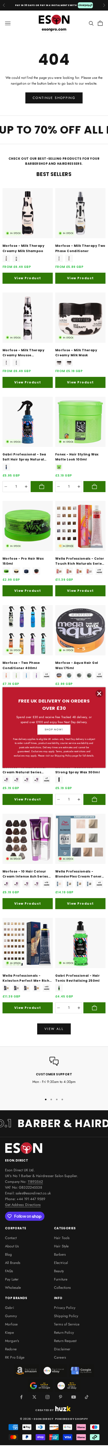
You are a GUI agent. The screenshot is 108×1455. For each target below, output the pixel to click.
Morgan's (12, 1340)
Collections (62, 1287)
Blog (8, 1254)
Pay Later (12, 1279)
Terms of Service (66, 1324)
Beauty (59, 1270)
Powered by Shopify (71, 1419)
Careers (60, 1357)
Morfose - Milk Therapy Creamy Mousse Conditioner (23, 353)
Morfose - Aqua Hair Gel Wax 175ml (76, 665)
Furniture (60, 1279)
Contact (11, 1237)
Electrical (61, 1262)
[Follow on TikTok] (86, 1397)
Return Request (65, 1340)
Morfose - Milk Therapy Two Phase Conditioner (80, 248)
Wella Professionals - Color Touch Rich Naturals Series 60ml (79, 561)
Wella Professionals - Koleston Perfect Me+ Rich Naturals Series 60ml (26, 978)
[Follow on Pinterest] (60, 1397)
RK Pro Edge (15, 1357)
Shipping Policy (66, 1315)
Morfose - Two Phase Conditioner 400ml (21, 665)
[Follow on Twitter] (34, 1397)
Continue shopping (54, 97)
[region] (54, 1074)
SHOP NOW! (54, 729)
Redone (11, 1349)
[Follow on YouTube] (73, 1397)
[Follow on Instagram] (47, 1397)
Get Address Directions (23, 1204)
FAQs (9, 1270)
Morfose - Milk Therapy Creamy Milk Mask (76, 352)
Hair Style (61, 1246)
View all (54, 1028)
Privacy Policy (64, 1307)
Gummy (11, 1315)
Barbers (60, 1254)
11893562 (35, 1181)
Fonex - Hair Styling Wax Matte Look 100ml (77, 456)
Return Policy (64, 1332)
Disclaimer (62, 1349)
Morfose (11, 1324)
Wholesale (13, 1287)
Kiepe (9, 1332)
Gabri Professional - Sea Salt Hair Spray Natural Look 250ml (24, 457)
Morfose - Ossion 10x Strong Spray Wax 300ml (77, 769)
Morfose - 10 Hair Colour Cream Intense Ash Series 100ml (25, 874)
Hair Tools (62, 1237)
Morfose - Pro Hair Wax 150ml (23, 561)
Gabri (9, 1307)
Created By (44, 1409)
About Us (12, 1246)
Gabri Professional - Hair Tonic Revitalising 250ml (77, 978)
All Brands (12, 1262)
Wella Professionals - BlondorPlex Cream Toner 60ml (78, 874)
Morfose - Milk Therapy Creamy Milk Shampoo (23, 248)
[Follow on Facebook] (21, 1397)
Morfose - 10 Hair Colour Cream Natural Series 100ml (24, 770)
